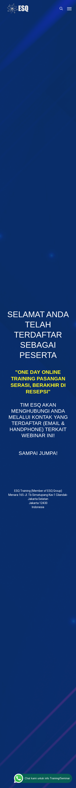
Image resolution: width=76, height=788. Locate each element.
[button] (69, 9)
